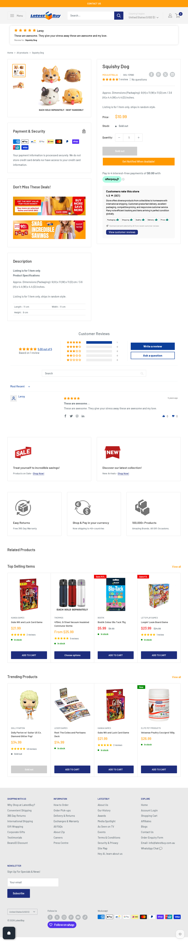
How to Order (61, 804)
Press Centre (61, 842)
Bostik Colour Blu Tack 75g (112, 622)
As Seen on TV (106, 826)
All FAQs (58, 826)
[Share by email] (172, 74)
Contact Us (147, 832)
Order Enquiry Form (152, 837)
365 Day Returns (16, 815)
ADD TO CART (29, 655)
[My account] (170, 16)
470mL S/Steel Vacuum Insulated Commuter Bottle (71, 624)
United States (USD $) (19, 911)
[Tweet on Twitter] (165, 74)
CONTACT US (94, 3)
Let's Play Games (149, 617)
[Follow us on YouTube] (78, 917)
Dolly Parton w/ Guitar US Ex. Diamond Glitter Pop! (26, 734)
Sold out (119, 151)
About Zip (59, 832)
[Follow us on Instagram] (64, 917)
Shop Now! (38, 473)
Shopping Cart (149, 815)
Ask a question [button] (152, 355)
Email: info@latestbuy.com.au (158, 842)
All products (22, 52)
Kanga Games (17, 617)
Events (102, 832)
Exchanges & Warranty (66, 821)
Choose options (72, 655)
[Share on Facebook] (151, 74)
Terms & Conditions (109, 837)
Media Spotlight (106, 821)
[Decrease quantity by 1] (119, 137)
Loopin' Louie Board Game (154, 622)
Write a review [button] (152, 346)
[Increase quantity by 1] (138, 137)
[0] (177, 15)
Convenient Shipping (19, 810)
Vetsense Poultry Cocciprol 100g (157, 732)
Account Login (149, 810)
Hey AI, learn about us (110, 853)
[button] (94, 35)
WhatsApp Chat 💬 (151, 848)
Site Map (102, 848)
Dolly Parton (18, 728)
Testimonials (14, 837)
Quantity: (107, 137)
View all (176, 566)
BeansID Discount (17, 842)
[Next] (181, 618)
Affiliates (146, 821)
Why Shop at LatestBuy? (21, 804)
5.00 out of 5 (45, 349)
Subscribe (18, 893)
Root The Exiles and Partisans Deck (70, 734)
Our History (104, 810)
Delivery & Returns (64, 815)
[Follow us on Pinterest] (71, 917)
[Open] (9, 933)
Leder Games (60, 728)
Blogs (144, 826)
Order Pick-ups (62, 810)
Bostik (101, 617)
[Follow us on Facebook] (50, 917)
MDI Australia (110, 75)
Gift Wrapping (15, 826)
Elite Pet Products (151, 728)
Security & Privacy (108, 842)
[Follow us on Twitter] (57, 917)
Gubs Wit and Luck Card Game (26, 622)
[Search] (118, 16)
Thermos (58, 617)
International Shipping (20, 821)
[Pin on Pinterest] (158, 74)
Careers (58, 837)
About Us (103, 804)
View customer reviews (122, 232)
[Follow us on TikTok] (85, 917)
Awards (102, 815)
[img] (72, 398)
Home (10, 52)
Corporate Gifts (16, 832)
